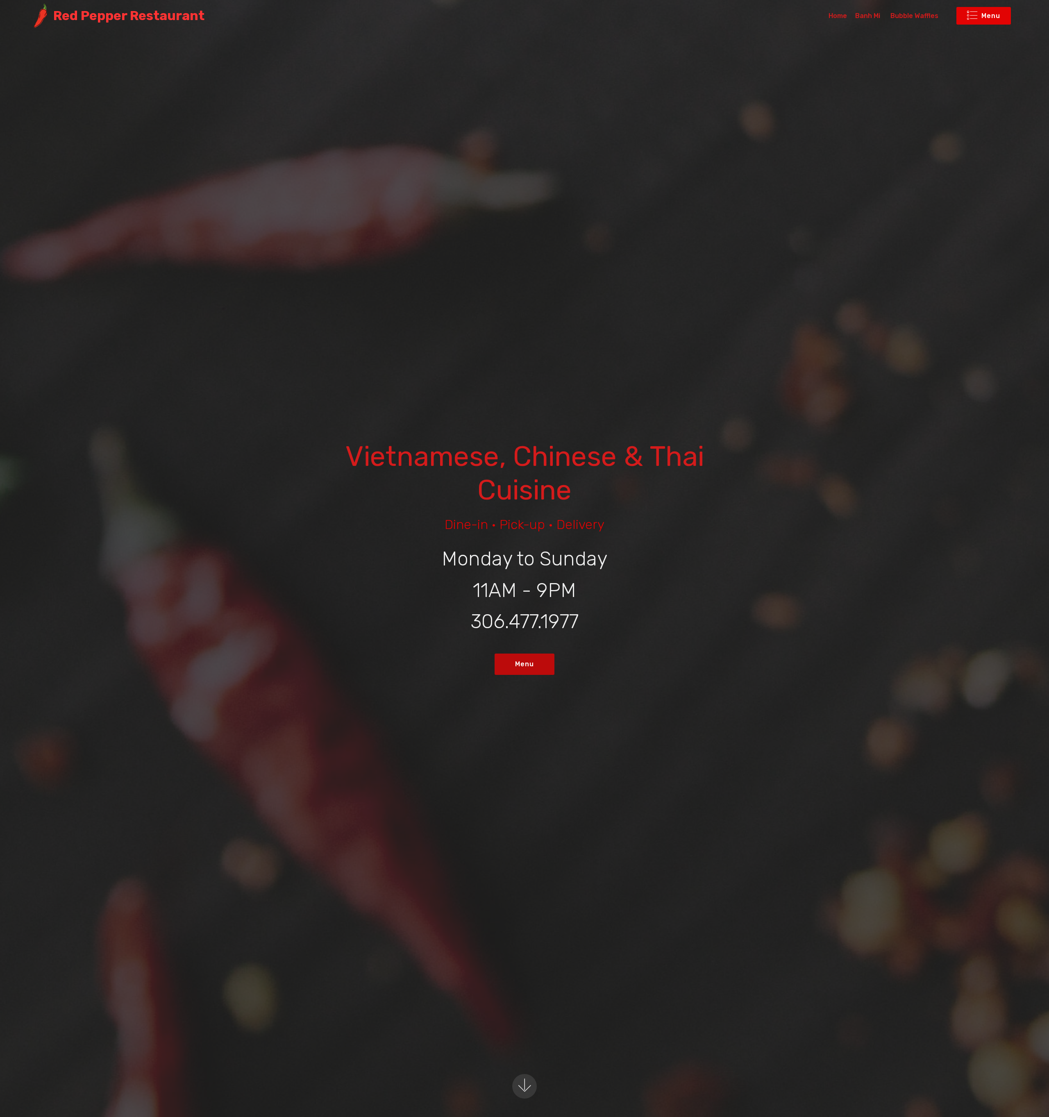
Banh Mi (868, 16)
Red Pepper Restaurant (128, 16)
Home (838, 16)
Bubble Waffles (914, 16)
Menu (990, 16)
